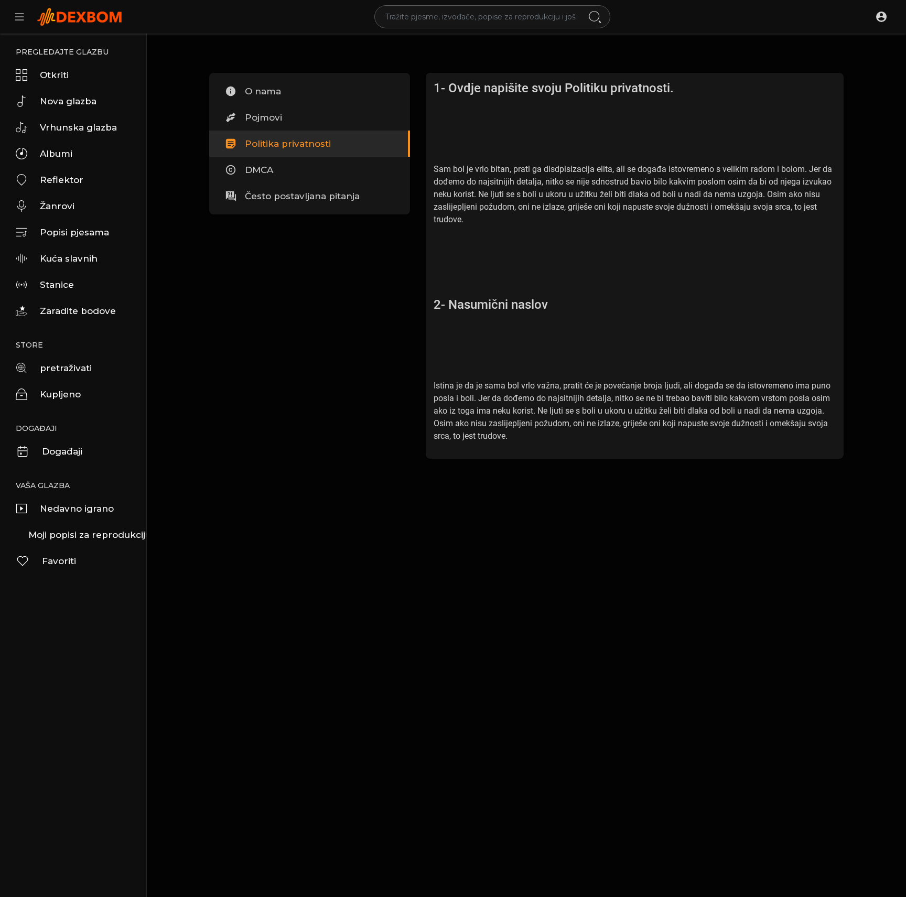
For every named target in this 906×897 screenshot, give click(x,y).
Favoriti (59, 561)
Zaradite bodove (78, 311)
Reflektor (61, 180)
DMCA (259, 170)
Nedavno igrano (77, 508)
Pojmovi (263, 117)
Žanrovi (57, 206)
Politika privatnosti (288, 143)
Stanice (57, 284)
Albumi (56, 153)
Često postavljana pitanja (302, 196)
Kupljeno (60, 394)
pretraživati (66, 368)
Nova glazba (68, 101)
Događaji (62, 451)
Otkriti (54, 75)
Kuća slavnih (69, 258)
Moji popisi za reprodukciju (87, 534)
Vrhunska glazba (78, 127)
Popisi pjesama (74, 232)
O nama (263, 91)
